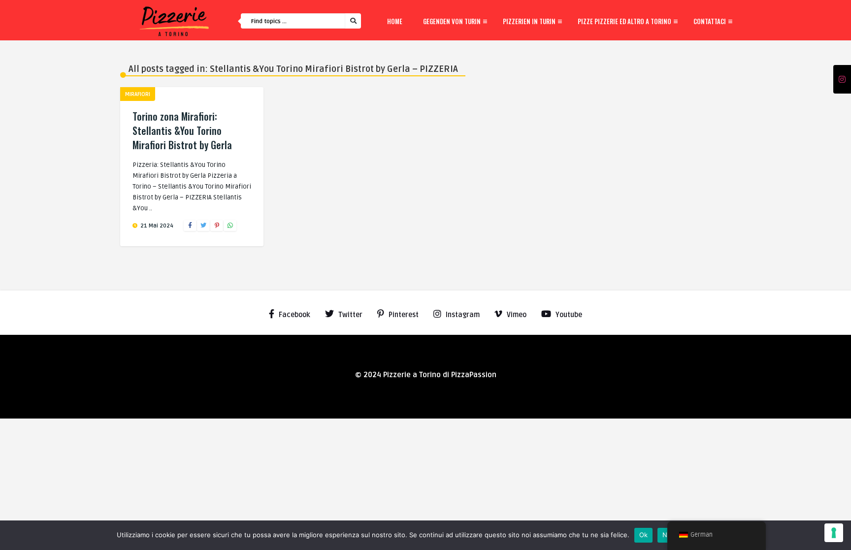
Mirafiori (137, 94)
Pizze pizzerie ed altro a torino (624, 21)
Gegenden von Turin (452, 21)
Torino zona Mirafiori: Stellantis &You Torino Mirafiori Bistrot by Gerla (182, 130)
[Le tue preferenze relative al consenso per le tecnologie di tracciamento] (833, 532)
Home (394, 21)
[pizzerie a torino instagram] (842, 80)
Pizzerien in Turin (529, 21)
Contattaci (709, 21)
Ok (643, 535)
